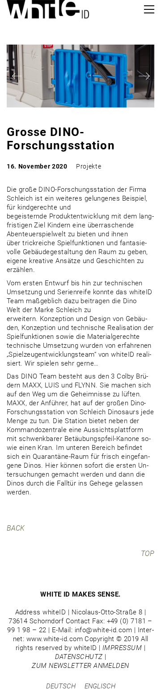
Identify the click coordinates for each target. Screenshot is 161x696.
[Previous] (16, 76)
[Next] (144, 76)
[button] (149, 9)
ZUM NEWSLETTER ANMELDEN (80, 666)
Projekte (89, 166)
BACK (16, 528)
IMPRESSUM (122, 648)
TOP (147, 553)
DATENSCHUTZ (79, 657)
